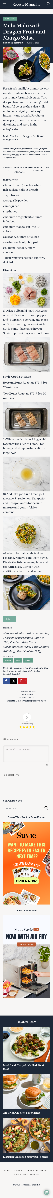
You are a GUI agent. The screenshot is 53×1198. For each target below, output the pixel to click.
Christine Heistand (13, 43)
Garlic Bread (26, 694)
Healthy (39, 668)
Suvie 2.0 (7, 674)
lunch (5, 671)
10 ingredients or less (19, 668)
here (17, 154)
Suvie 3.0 (16, 674)
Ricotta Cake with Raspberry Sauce (26, 700)
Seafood (36, 671)
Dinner (8, 660)
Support (34, 1174)
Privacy (18, 1171)
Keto (46, 668)
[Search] (48, 4)
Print (8, 619)
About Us (21, 1174)
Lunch (28, 660)
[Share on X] (14, 681)
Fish (18, 660)
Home (7, 1171)
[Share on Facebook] (6, 681)
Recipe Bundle (15, 671)
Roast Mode (10, 18)
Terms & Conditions (36, 1171)
